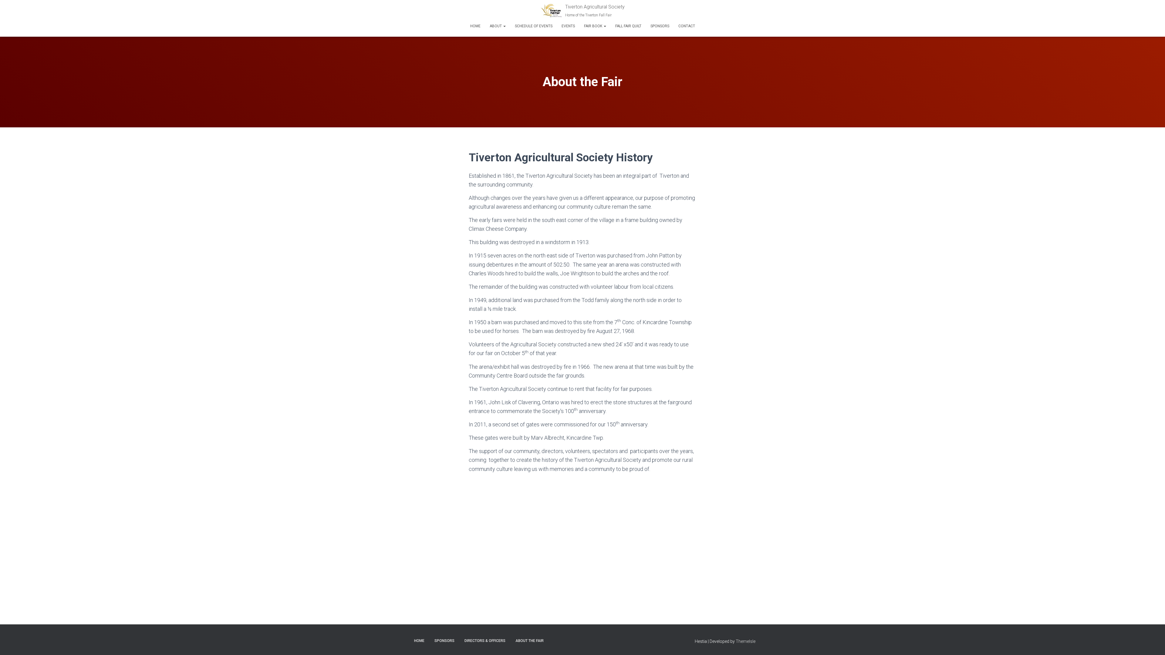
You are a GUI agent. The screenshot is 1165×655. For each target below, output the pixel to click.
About (496, 26)
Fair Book (593, 26)
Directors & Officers (484, 641)
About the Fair (529, 641)
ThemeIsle (745, 641)
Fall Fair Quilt (628, 26)
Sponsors (659, 26)
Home (475, 26)
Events (568, 26)
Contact (686, 26)
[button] (504, 26)
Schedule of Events (533, 26)
